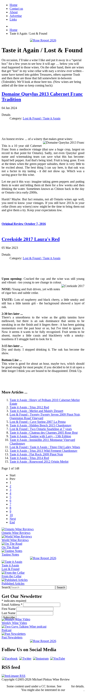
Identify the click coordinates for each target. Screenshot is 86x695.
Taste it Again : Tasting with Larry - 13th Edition (40, 436)
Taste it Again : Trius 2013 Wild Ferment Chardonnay (43, 450)
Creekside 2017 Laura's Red (31, 239)
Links (13, 19)
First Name (9, 609)
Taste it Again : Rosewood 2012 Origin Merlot (39, 461)
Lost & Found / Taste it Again (41, 118)
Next (13, 518)
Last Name (9, 613)
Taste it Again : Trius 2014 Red (29, 458)
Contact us (16, 8)
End (12, 522)
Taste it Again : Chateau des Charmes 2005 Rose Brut (44, 432)
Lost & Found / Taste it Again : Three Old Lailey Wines (45, 447)
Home (13, 5)
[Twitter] (25, 658)
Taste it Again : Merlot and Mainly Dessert (36, 411)
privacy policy (75, 690)
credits (66, 686)
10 (11, 515)
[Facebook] (10, 658)
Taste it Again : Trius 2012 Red (29, 407)
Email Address (12, 604)
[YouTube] (57, 658)
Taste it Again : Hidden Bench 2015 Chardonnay (40, 425)
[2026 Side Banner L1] (43, 558)
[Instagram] (41, 658)
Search (6, 587)
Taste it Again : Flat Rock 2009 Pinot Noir (36, 454)
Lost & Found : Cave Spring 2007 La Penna (38, 421)
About (14, 12)
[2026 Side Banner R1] (43, 641)
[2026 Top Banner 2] (43, 40)
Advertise (16, 16)
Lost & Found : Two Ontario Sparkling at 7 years (41, 429)
